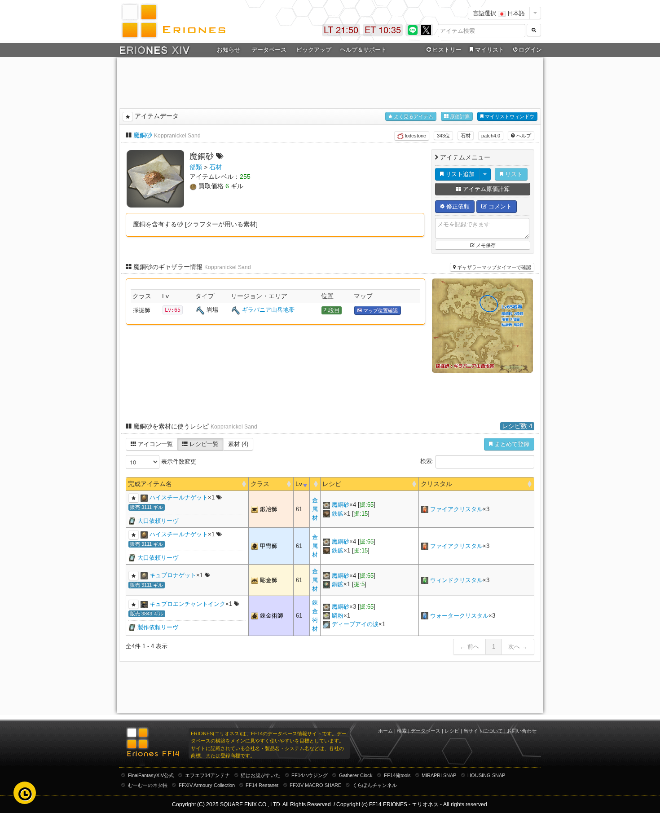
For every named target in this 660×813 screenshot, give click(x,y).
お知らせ (228, 49)
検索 (402, 730)
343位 (443, 135)
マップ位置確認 (380, 310)
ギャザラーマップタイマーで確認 (493, 267)
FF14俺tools (397, 775)
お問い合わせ (522, 730)
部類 (195, 167)
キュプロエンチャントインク (187, 604)
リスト (513, 174)
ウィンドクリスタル (456, 580)
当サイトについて (483, 730)
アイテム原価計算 (485, 189)
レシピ (451, 730)
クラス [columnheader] (260, 483)
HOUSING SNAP (486, 775)
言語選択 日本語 (499, 13)
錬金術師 (271, 615)
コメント (499, 206)
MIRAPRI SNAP (439, 775)
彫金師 (268, 580)
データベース (425, 730)
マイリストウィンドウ (509, 116)
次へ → (518, 646)
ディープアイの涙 (355, 624)
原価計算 (459, 116)
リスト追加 (459, 174)
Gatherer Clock (356, 775)
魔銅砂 (142, 135)
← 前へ (469, 646)
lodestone (415, 135)
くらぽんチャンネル (374, 785)
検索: (428, 461)
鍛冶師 (268, 509)
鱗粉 (337, 615)
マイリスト (489, 49)
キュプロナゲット (173, 575)
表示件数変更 (177, 461)
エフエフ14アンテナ (207, 775)
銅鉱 (337, 584)
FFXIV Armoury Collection (207, 785)
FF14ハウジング (309, 775)
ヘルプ (523, 135)
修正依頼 (457, 206)
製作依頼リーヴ (157, 627)
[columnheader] (315, 484)
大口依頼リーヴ (157, 520)
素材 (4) (238, 444)
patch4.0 (490, 135)
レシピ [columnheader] (331, 483)
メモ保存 (485, 245)
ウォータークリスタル (459, 615)
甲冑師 (268, 546)
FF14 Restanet (262, 785)
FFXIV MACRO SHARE (315, 785)
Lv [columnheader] (298, 483)
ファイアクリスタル (456, 509)
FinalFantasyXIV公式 (151, 775)
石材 (466, 135)
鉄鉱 (337, 513)
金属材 (315, 509)
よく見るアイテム (412, 116)
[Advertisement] (330, 81)
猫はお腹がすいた (260, 775)
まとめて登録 (511, 444)
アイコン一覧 (154, 444)
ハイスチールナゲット (179, 497)
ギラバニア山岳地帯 (268, 309)
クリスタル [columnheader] (436, 483)
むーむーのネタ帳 (147, 785)
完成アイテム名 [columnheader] (150, 483)
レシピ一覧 (203, 444)
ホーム (385, 730)
